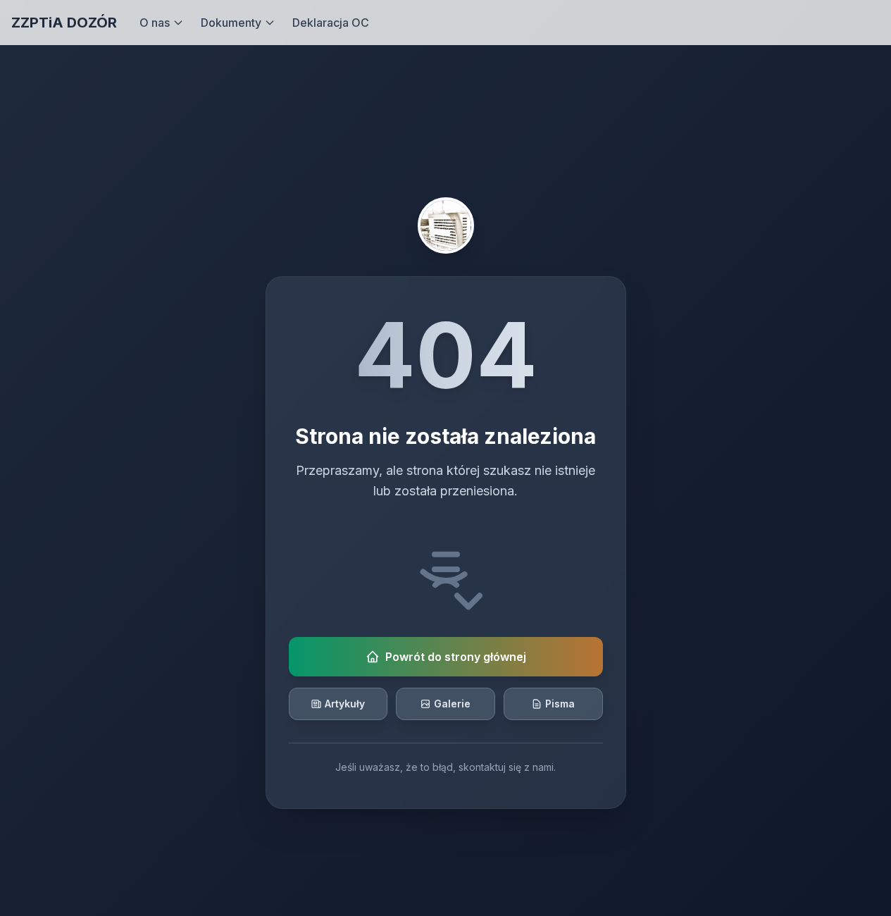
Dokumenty (231, 23)
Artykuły (345, 704)
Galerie (452, 704)
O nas (154, 23)
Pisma (560, 704)
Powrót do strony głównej (455, 657)
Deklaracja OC (330, 23)
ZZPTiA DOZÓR (64, 22)
